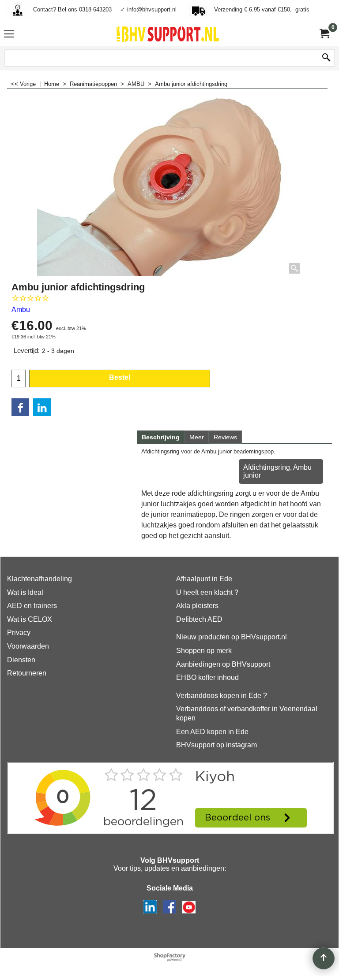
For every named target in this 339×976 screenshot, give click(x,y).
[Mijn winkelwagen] (324, 33)
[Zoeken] (326, 58)
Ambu (20, 309)
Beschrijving (161, 437)
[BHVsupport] (168, 34)
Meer (196, 437)
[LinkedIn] (42, 407)
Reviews (225, 437)
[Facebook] (20, 407)
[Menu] (9, 35)
